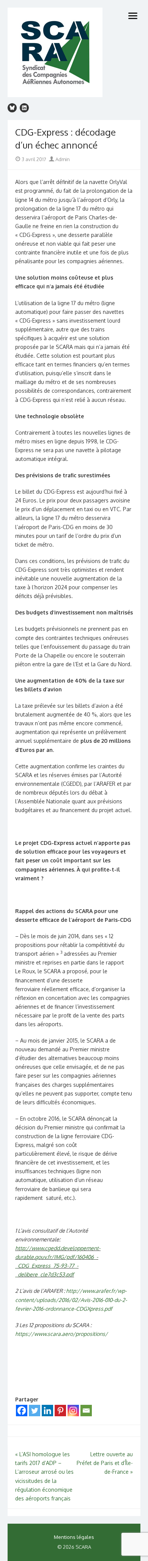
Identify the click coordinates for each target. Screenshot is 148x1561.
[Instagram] (73, 1410)
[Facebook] (21, 1410)
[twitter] (12, 107)
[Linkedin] (47, 1410)
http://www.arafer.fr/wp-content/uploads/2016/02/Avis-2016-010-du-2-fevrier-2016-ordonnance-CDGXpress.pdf (71, 1299)
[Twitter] (34, 1410)
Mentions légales (74, 1537)
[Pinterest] (60, 1410)
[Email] (86, 1410)
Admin (62, 159)
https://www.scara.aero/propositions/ (61, 1334)
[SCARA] (74, 53)
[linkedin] (24, 107)
